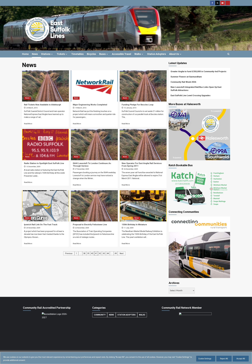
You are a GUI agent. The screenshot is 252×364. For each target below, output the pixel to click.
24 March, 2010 (32, 108)
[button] (228, 54)
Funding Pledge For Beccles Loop (137, 104)
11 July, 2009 (128, 228)
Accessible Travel (121, 54)
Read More (28, 124)
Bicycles (91, 54)
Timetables (77, 54)
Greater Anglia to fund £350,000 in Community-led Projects (198, 71)
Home (25, 54)
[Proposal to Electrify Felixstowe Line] (94, 205)
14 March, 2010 (80, 108)
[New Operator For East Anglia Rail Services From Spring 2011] (143, 144)
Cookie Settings (204, 359)
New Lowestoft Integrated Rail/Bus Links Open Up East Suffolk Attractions (196, 88)
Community (127, 218)
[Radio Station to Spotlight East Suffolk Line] (45, 144)
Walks (137, 54)
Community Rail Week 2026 (183, 82)
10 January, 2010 (130, 108)
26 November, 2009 (131, 169)
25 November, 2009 (33, 228)
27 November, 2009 (82, 169)
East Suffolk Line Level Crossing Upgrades (190, 95)
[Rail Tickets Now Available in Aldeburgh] (45, 86)
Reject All (224, 359)
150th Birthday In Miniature (134, 224)
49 (116, 253)
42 (100, 253)
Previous (68, 253)
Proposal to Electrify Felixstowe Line (90, 224)
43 (104, 253)
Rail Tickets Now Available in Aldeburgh (42, 104)
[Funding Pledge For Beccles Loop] (143, 86)
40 (92, 253)
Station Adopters (156, 54)
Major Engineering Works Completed (90, 104)
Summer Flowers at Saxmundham (186, 77)
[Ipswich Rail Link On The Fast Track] (45, 205)
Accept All (241, 359)
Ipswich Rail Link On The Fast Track (40, 224)
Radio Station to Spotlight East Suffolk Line (44, 163)
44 (108, 253)
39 (88, 253)
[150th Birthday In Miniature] (143, 205)
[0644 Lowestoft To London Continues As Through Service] (94, 144)
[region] (126, 358)
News (35, 54)
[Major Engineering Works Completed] (94, 86)
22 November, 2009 (82, 228)
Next (122, 253)
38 (84, 253)
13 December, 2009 (33, 167)
